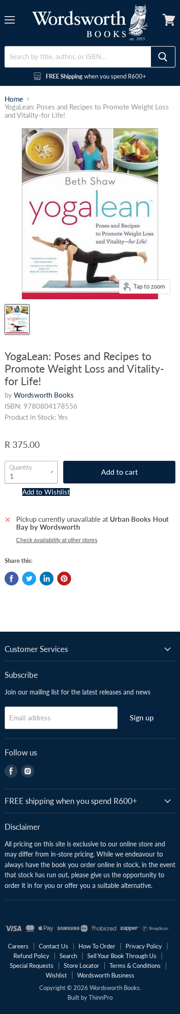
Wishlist (56, 975)
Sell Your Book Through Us (121, 956)
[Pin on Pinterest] (64, 578)
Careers (18, 946)
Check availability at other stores (56, 540)
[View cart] (169, 19)
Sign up (142, 717)
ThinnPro (101, 997)
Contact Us (53, 946)
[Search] (162, 56)
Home (14, 99)
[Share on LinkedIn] (47, 578)
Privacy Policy (144, 946)
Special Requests (32, 965)
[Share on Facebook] (11, 578)
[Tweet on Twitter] (29, 578)
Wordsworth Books (44, 395)
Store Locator (81, 965)
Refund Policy (31, 956)
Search (68, 956)
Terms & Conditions (135, 965)
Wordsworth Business (105, 975)
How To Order (96, 946)
